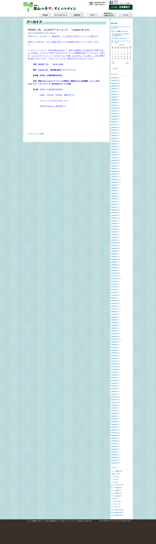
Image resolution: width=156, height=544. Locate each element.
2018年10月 (114, 248)
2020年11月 (114, 179)
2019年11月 (114, 212)
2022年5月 (114, 155)
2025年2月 (114, 102)
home (29, 521)
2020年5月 (114, 196)
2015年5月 (114, 353)
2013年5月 (114, 416)
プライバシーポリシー (70, 521)
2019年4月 (114, 232)
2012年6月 (114, 446)
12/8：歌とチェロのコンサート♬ (120, 38)
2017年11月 (114, 276)
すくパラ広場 (115, 487)
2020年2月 (114, 204)
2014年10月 (114, 369)
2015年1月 (114, 361)
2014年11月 (114, 366)
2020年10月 (114, 182)
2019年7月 (114, 223)
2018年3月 (114, 267)
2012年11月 (114, 432)
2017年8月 (114, 284)
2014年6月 (114, 380)
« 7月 (112, 63)
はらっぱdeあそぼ (116, 509)
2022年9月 (114, 149)
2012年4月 (114, 452)
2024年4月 (114, 119)
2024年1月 (114, 124)
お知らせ (113, 474)
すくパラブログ (115, 485)
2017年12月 (114, 273)
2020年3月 (114, 201)
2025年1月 (114, 105)
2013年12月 (114, 397)
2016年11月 (114, 303)
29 (127, 59)
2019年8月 (114, 221)
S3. (132, 520)
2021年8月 (114, 168)
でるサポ (113, 498)
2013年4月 (114, 419)
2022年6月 (114, 152)
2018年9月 (114, 251)
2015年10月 (114, 339)
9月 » (127, 63)
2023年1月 (114, 144)
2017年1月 (114, 298)
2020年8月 (114, 188)
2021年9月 (114, 166)
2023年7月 (114, 133)
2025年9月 (114, 89)
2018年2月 (114, 270)
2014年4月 (114, 386)
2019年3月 (114, 234)
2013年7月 (114, 410)
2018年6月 (114, 259)
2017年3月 (114, 292)
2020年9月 (114, 185)
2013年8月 (114, 408)
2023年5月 (114, 135)
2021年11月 (114, 160)
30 (130, 59)
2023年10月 (114, 130)
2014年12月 (114, 364)
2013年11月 (114, 399)
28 (124, 59)
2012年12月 (114, 430)
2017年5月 (114, 289)
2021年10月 (114, 163)
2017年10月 (114, 278)
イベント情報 (39, 134)
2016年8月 (114, 311)
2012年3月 (114, 454)
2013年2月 (114, 424)
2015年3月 (114, 358)
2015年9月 (114, 342)
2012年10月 (114, 435)
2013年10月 (114, 402)
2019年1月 (114, 240)
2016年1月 (114, 331)
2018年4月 (114, 265)
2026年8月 (114, 78)
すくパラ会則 (60, 521)
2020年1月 (114, 207)
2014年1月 (114, 394)
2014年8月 (114, 375)
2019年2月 (114, 237)
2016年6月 (114, 317)
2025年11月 (114, 83)
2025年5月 (114, 97)
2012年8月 (114, 441)
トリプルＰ (114, 501)
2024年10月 (114, 111)
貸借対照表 (53, 521)
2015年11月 (114, 336)
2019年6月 (114, 226)
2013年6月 (114, 413)
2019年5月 (114, 229)
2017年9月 (114, 281)
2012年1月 (114, 460)
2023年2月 (114, 141)
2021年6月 (114, 171)
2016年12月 (114, 300)
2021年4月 (114, 174)
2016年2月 (114, 328)
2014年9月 (114, 372)
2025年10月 (114, 86)
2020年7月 (114, 190)
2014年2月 (114, 391)
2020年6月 (114, 193)
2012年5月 (114, 449)
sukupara (53, 33)
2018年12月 (114, 243)
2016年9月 (114, 309)
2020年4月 (114, 199)
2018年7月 (114, 256)
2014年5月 (114, 383)
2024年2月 (114, 122)
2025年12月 (114, 80)
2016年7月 (114, 314)
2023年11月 (114, 127)
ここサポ (113, 476)
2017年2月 (114, 295)
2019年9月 (114, 218)
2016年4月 (114, 322)
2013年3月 (114, 421)
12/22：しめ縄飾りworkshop (119, 31)
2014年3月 (114, 388)
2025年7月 (114, 91)
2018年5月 (114, 262)
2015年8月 (114, 344)
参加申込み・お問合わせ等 (84, 521)
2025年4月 (114, 100)
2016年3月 (114, 325)
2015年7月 (114, 347)
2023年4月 (114, 138)
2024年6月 (114, 116)
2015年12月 (114, 333)
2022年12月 (114, 146)
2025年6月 (114, 94)
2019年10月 (114, 215)
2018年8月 (114, 254)
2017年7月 (114, 287)
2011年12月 (114, 463)
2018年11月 (114, 245)
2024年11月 (114, 108)
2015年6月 (114, 350)
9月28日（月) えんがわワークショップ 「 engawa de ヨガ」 (59, 30)
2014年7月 (114, 377)
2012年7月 (114, 443)
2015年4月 (114, 355)
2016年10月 (114, 306)
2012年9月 (114, 438)
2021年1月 (114, 177)
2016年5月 (114, 320)
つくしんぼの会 (115, 496)
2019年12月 (114, 210)
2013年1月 (114, 427)
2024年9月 (114, 113)
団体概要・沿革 (36, 521)
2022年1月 (114, 157)
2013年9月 (114, 405)
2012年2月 (114, 457)
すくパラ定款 (45, 521)
